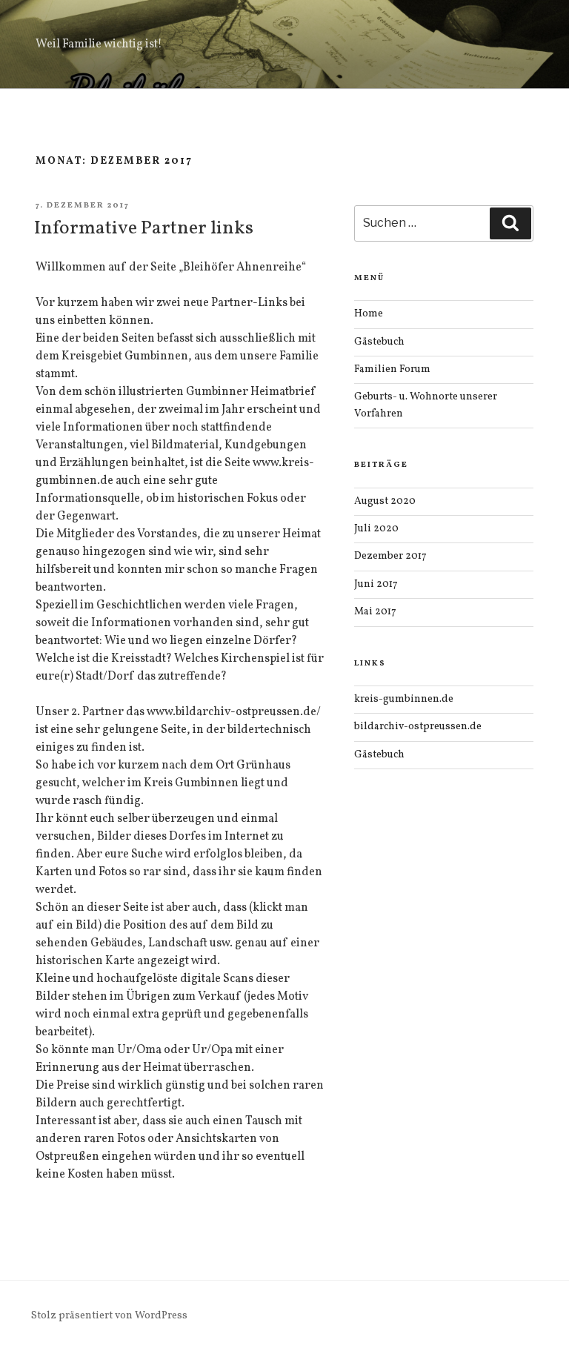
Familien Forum (392, 369)
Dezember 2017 (390, 556)
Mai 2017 (375, 612)
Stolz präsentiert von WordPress (109, 1316)
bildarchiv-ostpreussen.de (418, 727)
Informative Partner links (143, 228)
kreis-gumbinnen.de (403, 699)
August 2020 (385, 501)
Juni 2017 (376, 584)
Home (368, 314)
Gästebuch (379, 342)
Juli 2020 (376, 529)
